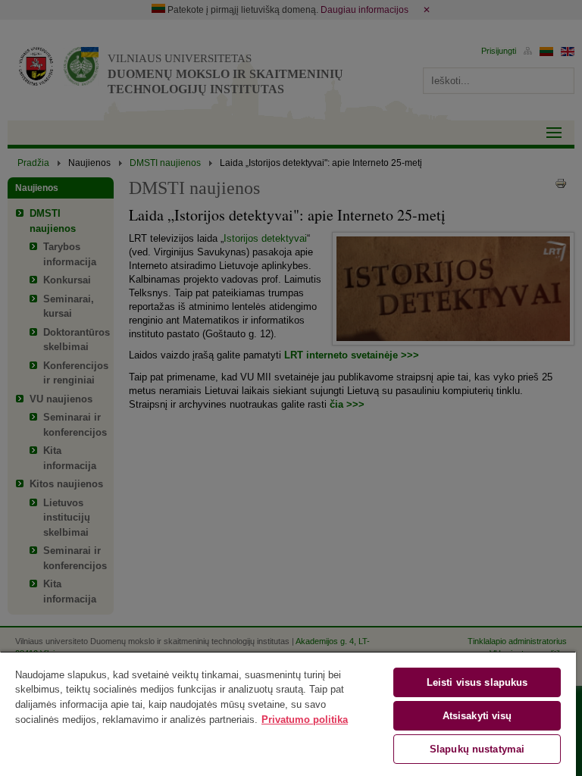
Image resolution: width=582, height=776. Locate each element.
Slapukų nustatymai (477, 749)
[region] (288, 713)
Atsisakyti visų (477, 715)
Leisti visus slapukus (477, 682)
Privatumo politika (304, 719)
